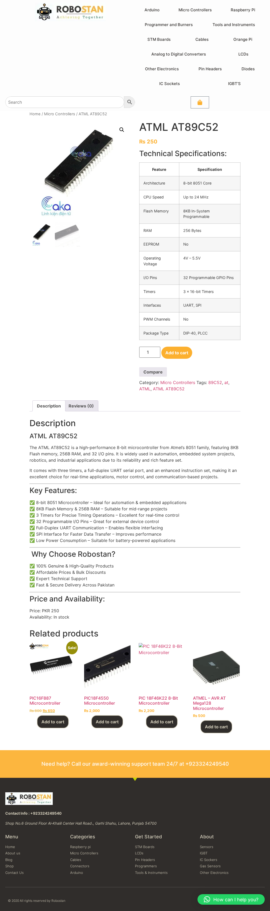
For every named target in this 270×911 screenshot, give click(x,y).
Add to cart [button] (52, 721)
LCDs (243, 54)
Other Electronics (162, 68)
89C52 (215, 382)
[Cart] (200, 102)
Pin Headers (210, 68)
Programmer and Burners (169, 24)
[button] (122, 130)
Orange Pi (242, 39)
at (226, 382)
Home (35, 114)
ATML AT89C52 (169, 388)
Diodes (248, 68)
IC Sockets (169, 83)
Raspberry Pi (243, 9)
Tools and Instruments (234, 24)
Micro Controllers (195, 9)
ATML (145, 388)
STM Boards (159, 39)
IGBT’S (234, 83)
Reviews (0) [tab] (81, 406)
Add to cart (176, 352)
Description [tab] (49, 406)
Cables (202, 39)
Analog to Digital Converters (178, 54)
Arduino (152, 9)
